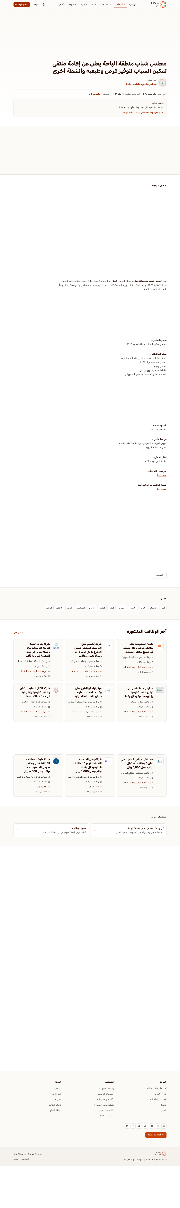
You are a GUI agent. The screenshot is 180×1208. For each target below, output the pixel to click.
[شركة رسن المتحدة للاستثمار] (108, 761)
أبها (163, 608)
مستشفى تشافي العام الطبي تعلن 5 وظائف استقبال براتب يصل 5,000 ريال (137, 763)
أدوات (82, 4)
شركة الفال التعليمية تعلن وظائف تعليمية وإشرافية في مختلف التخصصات (35, 692)
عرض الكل (18, 632)
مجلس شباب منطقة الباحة (141, 84)
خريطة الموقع (55, 1110)
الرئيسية (132, 4)
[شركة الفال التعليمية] (56, 690)
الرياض (59, 608)
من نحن (58, 1088)
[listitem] (163, 1126)
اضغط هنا (161, 475)
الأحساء (153, 608)
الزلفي (49, 608)
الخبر (111, 608)
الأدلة (94, 4)
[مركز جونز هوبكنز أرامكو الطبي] (108, 690)
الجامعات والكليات (106, 1115)
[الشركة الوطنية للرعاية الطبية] (56, 646)
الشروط (16, 1159)
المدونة (72, 4)
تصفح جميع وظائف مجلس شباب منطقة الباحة (143, 112)
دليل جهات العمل (106, 1110)
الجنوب (121, 608)
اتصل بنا (58, 1099)
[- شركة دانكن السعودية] (160, 646)
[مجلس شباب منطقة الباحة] (162, 83)
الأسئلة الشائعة (54, 1105)
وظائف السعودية (106, 1088)
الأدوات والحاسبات (158, 1099)
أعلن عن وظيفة (154, 1134)
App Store (18, 1154)
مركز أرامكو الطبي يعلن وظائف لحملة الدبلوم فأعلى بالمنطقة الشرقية (88, 692)
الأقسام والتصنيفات (105, 1099)
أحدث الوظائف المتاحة (156, 1088)
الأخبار (62, 4)
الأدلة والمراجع (160, 1094)
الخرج (102, 608)
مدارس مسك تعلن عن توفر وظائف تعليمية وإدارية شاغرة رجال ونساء (138, 692)
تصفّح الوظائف (21, 4)
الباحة (143, 608)
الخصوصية (25, 1159)
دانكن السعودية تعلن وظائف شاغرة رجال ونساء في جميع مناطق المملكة (138, 647)
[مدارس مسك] (160, 690)
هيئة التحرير (56, 1094)
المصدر (159, 575)
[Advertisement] (90, 39)
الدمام (92, 608)
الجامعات (104, 4)
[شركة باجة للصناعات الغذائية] (56, 761)
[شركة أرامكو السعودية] (108, 646)
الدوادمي (80, 608)
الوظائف (119, 4)
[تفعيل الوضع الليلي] (43, 4)
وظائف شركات (95, 94)
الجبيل (133, 608)
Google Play (33, 1154)
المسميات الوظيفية (105, 1094)
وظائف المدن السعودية (104, 1105)
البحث (35, 4)
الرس (69, 608)
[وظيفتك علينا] (158, 4)
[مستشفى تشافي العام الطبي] (160, 761)
